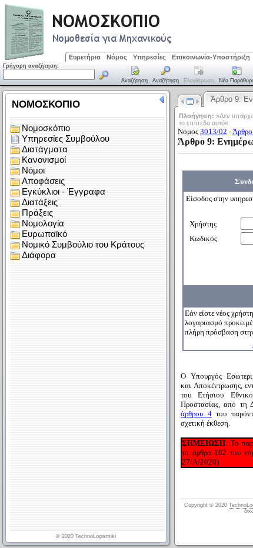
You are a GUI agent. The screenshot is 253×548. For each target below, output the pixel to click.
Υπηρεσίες (149, 57)
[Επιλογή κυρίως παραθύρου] (134, 75)
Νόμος (116, 57)
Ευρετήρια (85, 57)
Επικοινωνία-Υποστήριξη (211, 57)
